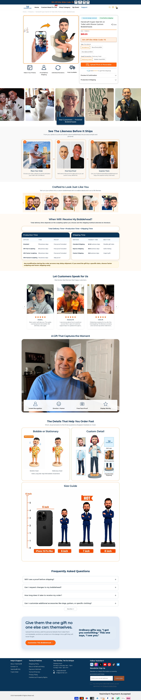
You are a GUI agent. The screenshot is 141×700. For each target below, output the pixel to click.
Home (24, 12)
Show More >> (70, 609)
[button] (23, 202)
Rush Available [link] (72, 72)
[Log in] (113, 7)
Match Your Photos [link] (30, 72)
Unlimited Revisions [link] (58, 72)
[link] (29, 68)
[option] (55, 39)
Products (31, 12)
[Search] (110, 7)
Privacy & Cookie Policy (110, 686)
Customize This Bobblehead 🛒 (40, 643)
